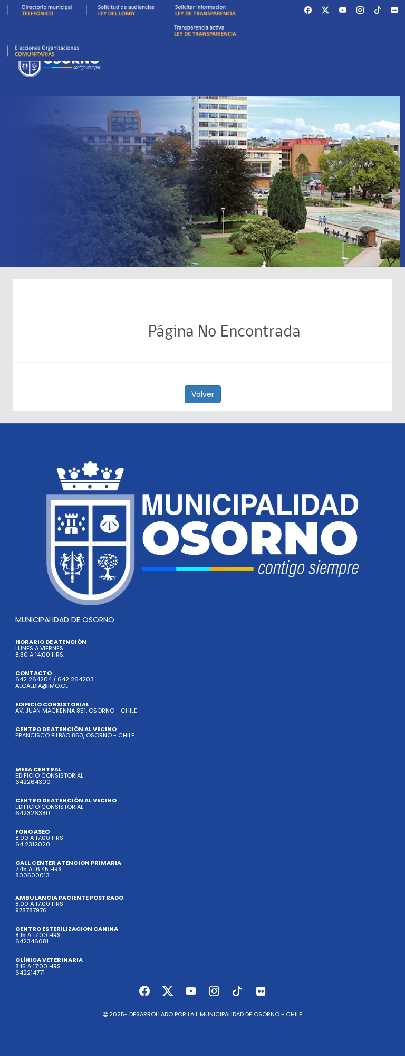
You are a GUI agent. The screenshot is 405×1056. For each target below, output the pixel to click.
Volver (202, 394)
